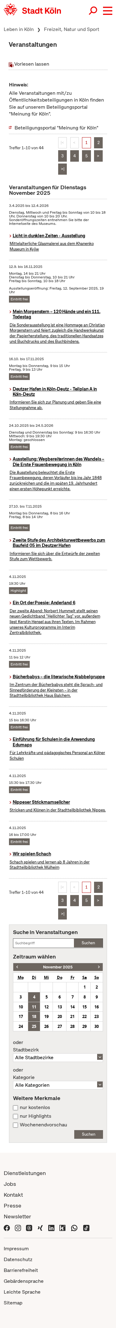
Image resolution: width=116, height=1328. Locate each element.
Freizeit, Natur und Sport (71, 29)
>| (62, 169)
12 (46, 1007)
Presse (12, 1205)
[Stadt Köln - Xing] (40, 1227)
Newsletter (17, 1216)
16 (96, 1007)
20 (60, 1016)
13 (60, 1007)
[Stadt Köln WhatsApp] (74, 1227)
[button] (107, 11)
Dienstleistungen (25, 1173)
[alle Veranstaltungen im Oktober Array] (17, 967)
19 (46, 1016)
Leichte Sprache (22, 1292)
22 (84, 1016)
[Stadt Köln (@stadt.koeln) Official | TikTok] (86, 1227)
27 (60, 1026)
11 (34, 1007)
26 (46, 1026)
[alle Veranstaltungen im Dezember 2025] (99, 967)
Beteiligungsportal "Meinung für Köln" (56, 127)
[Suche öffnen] (93, 11)
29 (84, 1026)
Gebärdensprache (24, 1281)
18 (34, 1016)
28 (72, 1026)
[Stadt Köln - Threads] (29, 1227)
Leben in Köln (19, 29)
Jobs (10, 1183)
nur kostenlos (35, 1107)
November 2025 (58, 967)
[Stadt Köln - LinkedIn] (51, 1227)
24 (21, 1026)
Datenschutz (18, 1259)
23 (96, 1016)
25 (34, 1026)
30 (96, 1026)
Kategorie (24, 1074)
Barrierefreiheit (21, 1270)
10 (21, 1007)
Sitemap (13, 1303)
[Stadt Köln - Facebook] (7, 1227)
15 (84, 1007)
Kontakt (13, 1194)
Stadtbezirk (26, 1046)
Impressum (16, 1248)
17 (21, 1016)
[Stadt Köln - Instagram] (18, 1227)
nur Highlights (35, 1116)
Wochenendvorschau (43, 1124)
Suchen (88, 943)
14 (72, 1007)
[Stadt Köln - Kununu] (62, 1227)
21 (72, 1016)
